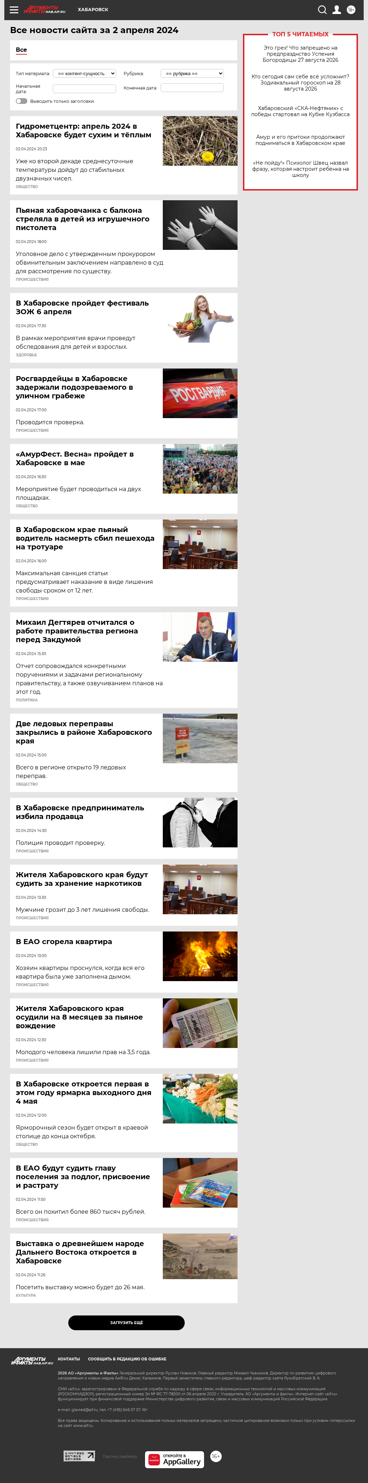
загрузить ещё (126, 1322)
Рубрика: (134, 73)
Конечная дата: (140, 88)
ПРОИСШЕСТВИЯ (32, 280)
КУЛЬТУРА (26, 1295)
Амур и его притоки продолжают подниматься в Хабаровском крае (300, 140)
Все (21, 49)
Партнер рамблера (120, 1456)
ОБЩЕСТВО (27, 187)
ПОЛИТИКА (27, 700)
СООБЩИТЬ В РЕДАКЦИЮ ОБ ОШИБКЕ (127, 1359)
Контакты (69, 1359)
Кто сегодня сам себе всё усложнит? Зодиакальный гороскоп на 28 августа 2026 (300, 83)
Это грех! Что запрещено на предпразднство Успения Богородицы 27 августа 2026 (301, 54)
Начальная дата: (28, 88)
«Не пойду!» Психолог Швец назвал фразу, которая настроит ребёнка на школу (300, 169)
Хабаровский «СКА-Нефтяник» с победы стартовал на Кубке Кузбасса (300, 111)
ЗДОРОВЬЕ (26, 355)
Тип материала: (33, 73)
